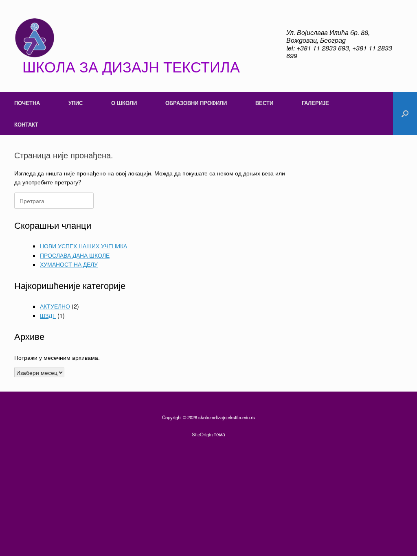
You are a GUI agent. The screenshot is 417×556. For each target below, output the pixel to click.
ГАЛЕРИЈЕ (315, 103)
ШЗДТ (48, 315)
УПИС (75, 103)
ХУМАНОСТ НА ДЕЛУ (69, 264)
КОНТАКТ (26, 124)
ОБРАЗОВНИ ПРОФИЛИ (196, 103)
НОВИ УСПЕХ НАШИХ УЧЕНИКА (83, 246)
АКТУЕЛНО (55, 306)
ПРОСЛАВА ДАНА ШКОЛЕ (75, 255)
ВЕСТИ (264, 103)
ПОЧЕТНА (27, 103)
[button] (405, 113)
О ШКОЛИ (124, 103)
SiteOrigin (202, 434)
